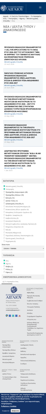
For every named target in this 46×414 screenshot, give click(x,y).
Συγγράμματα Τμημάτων (34, 316)
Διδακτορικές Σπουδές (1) (15, 204)
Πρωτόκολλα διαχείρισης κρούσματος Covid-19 (35, 334)
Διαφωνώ (15, 411)
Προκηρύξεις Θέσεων (9, 350)
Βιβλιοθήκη (30, 293)
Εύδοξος (29, 313)
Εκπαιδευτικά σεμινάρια (28, 354)
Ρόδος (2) (9, 269)
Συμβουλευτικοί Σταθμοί (34, 301)
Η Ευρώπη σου (31, 319)
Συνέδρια (23, 364)
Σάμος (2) (9, 272)
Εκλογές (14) (10, 198)
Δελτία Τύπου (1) (12, 201)
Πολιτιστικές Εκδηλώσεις (28, 361)
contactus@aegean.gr (13, 310)
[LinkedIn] (16, 316)
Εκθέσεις (23, 351)
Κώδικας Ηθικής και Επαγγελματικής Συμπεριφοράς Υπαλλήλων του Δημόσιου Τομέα (35, 326)
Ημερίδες (23, 357)
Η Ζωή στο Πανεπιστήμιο (19, 16)
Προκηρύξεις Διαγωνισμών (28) (17, 192)
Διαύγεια (30, 310)
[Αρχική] (13, 8)
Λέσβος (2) (9, 266)
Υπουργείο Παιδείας (33, 307)
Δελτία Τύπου (6, 374)
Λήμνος (22, 18)
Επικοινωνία (24, 377)
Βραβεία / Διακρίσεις (9, 353)
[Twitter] (13, 316)
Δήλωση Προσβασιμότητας (26, 389)
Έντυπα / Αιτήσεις (32, 304)
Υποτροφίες (13, 18)
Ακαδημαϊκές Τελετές (27, 345)
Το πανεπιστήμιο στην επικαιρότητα (9, 378)
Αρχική (5, 16)
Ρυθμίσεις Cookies (8, 406)
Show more (6, 245)
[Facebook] (10, 316)
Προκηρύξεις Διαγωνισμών (6, 346)
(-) (4, 282)
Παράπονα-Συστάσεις (27, 380)
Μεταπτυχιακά (7, 359)
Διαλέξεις (23, 348)
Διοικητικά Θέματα (8, 356)
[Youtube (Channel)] (19, 316)
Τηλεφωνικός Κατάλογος (28, 374)
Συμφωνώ (5, 411)
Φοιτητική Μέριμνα (8, 362)
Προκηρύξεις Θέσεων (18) (15, 195)
